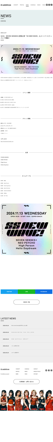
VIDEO (43, 4)
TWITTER (9, 291)
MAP (13, 104)
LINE (26, 291)
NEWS (27, 4)
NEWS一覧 (26, 302)
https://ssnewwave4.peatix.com (7, 141)
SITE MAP (36, 374)
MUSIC (39, 4)
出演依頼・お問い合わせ (26, 381)
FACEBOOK (43, 291)
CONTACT (36, 369)
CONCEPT (16, 4)
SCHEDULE (33, 4)
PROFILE (22, 4)
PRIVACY (37, 371)
